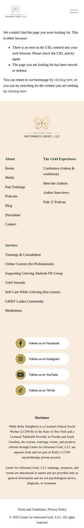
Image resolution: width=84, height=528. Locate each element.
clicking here (63, 80)
